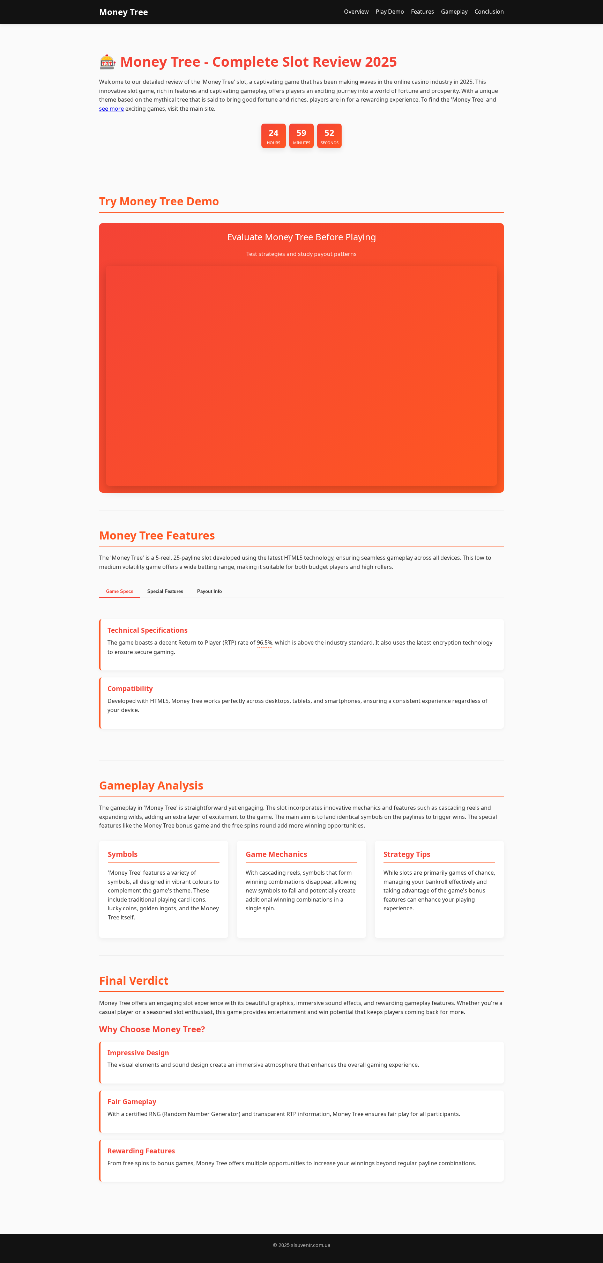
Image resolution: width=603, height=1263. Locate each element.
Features (422, 11)
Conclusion (489, 11)
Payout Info (209, 591)
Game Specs (119, 591)
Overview (356, 11)
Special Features (165, 591)
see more (111, 108)
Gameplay (454, 11)
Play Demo (390, 11)
